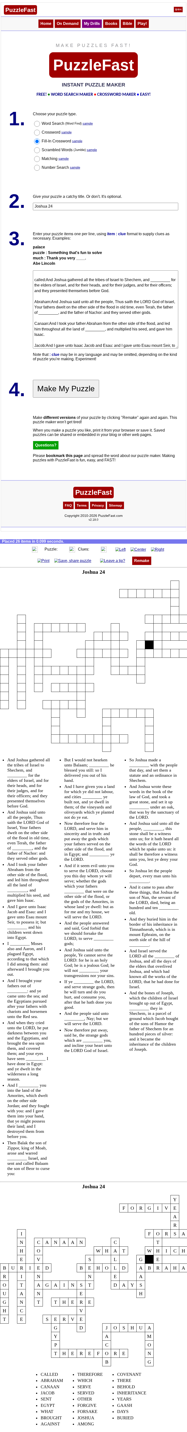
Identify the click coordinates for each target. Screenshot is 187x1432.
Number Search (61, 167)
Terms (82, 505)
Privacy (98, 505)
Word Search (67, 123)
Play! (142, 23)
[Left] (120, 549)
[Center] (138, 549)
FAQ (68, 505)
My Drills (92, 23)
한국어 (178, 9)
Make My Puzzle (66, 388)
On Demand (68, 23)
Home (45, 23)
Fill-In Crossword (62, 141)
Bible (127, 23)
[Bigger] (35, 549)
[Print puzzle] (43, 560)
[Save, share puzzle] (72, 560)
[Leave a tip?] (112, 560)
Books (111, 23)
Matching (55, 159)
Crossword (57, 132)
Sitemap (115, 505)
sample (88, 123)
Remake (141, 561)
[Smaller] (25, 549)
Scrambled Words (69, 150)
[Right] (157, 549)
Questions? (45, 445)
